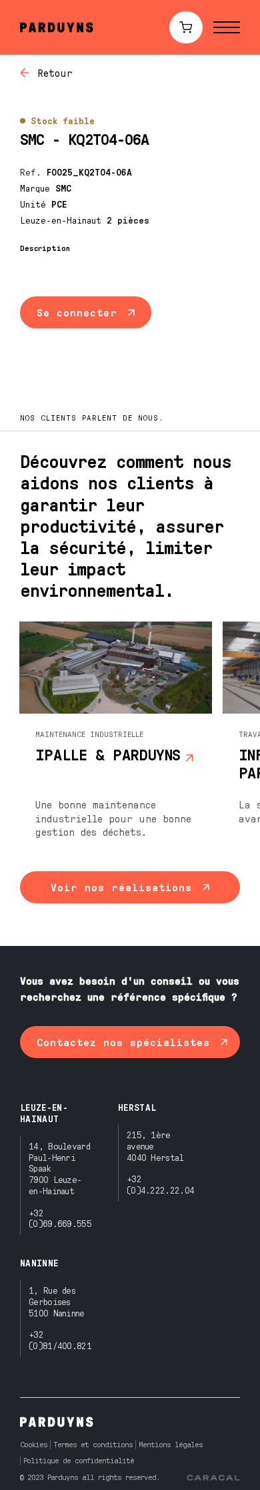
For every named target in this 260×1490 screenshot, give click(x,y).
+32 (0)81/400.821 (60, 1339)
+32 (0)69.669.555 (60, 1218)
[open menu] (226, 27)
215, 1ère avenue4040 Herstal (155, 1146)
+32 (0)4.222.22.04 (160, 1184)
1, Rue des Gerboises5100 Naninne (57, 1301)
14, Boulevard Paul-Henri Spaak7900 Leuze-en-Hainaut (59, 1168)
